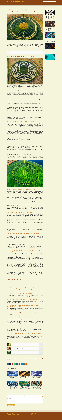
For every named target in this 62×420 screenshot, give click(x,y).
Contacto (38, 4)
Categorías (27, 4)
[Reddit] (26, 364)
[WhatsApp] (15, 364)
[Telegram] (22, 364)
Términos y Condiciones (35, 414)
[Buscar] (55, 1)
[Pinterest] (12, 364)
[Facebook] (8, 364)
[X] (10, 364)
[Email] (24, 364)
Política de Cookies (34, 415)
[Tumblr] (17, 364)
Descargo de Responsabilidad (36, 416)
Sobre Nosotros (33, 4)
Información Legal (34, 413)
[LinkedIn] (19, 364)
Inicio (23, 4)
